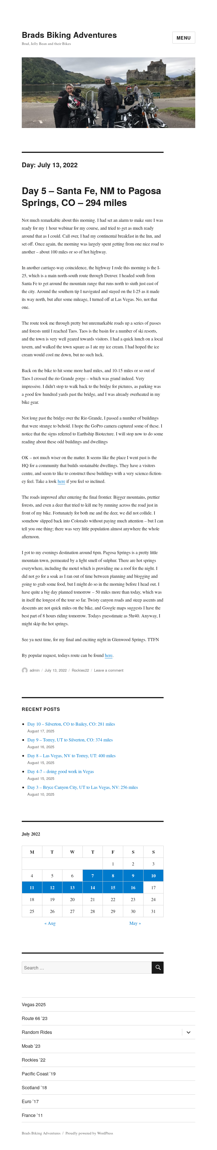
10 (153, 875)
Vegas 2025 (34, 1004)
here (61, 481)
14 (92, 887)
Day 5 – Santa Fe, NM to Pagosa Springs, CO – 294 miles (91, 196)
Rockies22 (80, 670)
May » (135, 923)
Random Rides (37, 1032)
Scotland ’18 (34, 1087)
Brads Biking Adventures (69, 34)
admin (35, 670)
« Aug (50, 923)
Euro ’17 (30, 1101)
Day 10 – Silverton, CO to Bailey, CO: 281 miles (71, 724)
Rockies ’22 (33, 1059)
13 (72, 887)
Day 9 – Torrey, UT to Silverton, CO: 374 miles (70, 740)
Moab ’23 (31, 1046)
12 (52, 887)
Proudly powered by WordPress (89, 1133)
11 (32, 887)
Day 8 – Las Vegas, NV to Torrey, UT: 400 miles (71, 755)
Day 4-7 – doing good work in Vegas (60, 771)
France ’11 (32, 1115)
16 (133, 887)
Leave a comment (108, 670)
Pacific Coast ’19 (39, 1073)
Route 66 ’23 (34, 1018)
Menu (184, 37)
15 (113, 887)
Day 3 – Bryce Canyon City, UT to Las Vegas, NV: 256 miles (82, 787)
